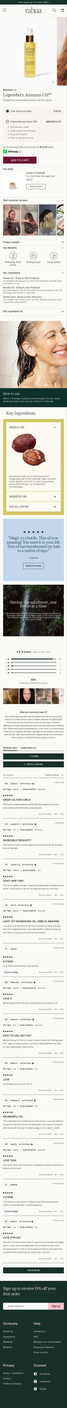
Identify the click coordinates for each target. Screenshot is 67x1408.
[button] (4, 10)
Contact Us (39, 1331)
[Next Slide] (61, 696)
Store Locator (41, 1352)
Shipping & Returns (44, 1347)
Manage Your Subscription (47, 1342)
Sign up (56, 1306)
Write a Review (39, 765)
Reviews (7, 1347)
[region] (33, 696)
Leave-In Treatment (35, 173)
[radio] (33, 111)
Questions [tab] (28, 749)
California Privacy (12, 1384)
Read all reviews (33, 566)
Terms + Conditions (13, 1373)
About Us (8, 1331)
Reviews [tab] (10, 749)
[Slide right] (53, 82)
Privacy (7, 1378)
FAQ (36, 1337)
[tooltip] (46, 712)
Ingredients (9, 1337)
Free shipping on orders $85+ (33, 2)
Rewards (7, 1342)
